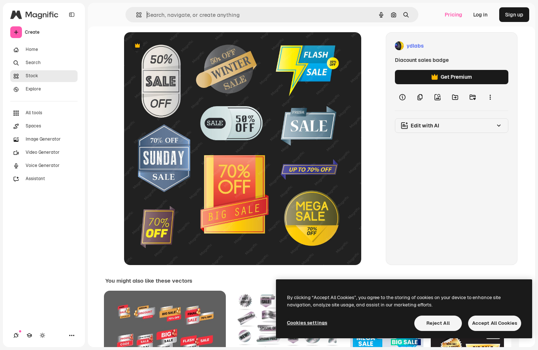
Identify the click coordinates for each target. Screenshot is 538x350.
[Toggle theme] (42, 335)
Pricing (453, 14)
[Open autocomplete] (136, 15)
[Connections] (16, 335)
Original (171, 45)
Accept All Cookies (494, 323)
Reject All (438, 323)
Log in (480, 14)
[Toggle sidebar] (72, 15)
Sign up (514, 14)
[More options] (490, 97)
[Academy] (29, 335)
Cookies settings (307, 323)
